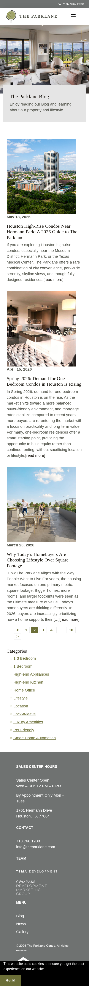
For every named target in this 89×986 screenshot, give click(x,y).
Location (20, 706)
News (21, 924)
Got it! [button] (10, 980)
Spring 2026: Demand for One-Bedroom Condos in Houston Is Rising (44, 381)
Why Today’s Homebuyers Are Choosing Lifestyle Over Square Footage (37, 560)
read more (53, 280)
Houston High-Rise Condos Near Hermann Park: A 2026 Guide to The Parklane (42, 231)
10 (71, 630)
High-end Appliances (31, 674)
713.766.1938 (28, 841)
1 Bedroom (22, 666)
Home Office (24, 690)
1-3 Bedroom (24, 658)
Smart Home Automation (34, 738)
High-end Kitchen (28, 682)
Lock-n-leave (24, 714)
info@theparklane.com (35, 847)
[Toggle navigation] (73, 16)
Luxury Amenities (28, 722)
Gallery (22, 932)
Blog (20, 916)
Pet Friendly (23, 730)
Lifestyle (20, 698)
